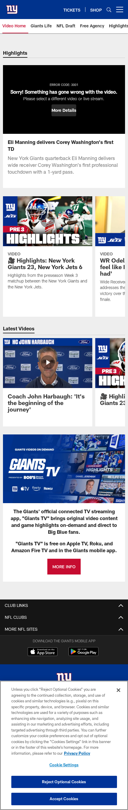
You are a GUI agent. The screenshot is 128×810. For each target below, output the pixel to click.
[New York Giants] (64, 679)
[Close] (118, 690)
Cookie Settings (64, 764)
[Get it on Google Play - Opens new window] (83, 654)
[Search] (109, 10)
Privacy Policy (77, 753)
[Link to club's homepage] (12, 7)
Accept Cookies (64, 798)
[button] (63, 110)
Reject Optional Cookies (64, 781)
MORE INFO (64, 566)
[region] (64, 745)
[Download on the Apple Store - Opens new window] (42, 652)
